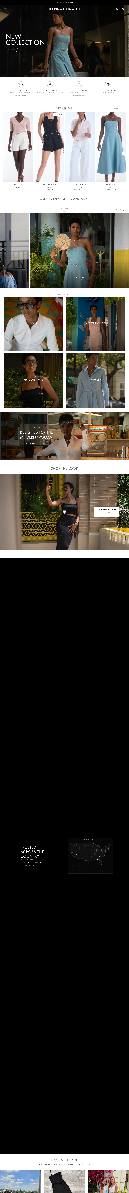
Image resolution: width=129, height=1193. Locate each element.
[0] (64, 512)
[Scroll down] (64, 74)
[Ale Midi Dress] (111, 128)
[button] (126, 250)
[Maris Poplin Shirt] (80, 128)
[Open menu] (7, 9)
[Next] (123, 153)
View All (115, 108)
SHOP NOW (11, 49)
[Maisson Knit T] (18, 128)
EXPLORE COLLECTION (36, 443)
